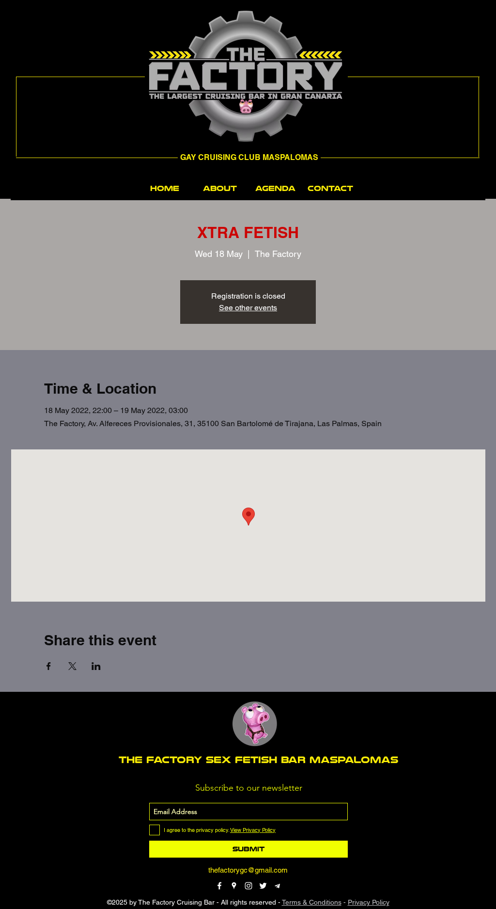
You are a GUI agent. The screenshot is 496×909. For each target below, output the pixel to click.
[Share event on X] (72, 666)
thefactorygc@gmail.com (248, 870)
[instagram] (248, 886)
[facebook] (219, 886)
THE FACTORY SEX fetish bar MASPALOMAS (258, 759)
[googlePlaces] (234, 886)
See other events (248, 307)
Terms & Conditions (311, 902)
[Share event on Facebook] (48, 666)
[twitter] (263, 886)
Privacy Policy (368, 902)
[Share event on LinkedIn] (96, 666)
